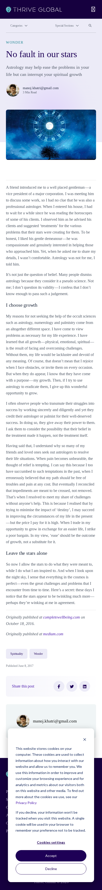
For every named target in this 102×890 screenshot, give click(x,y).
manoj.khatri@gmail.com (41, 88)
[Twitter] (71, 686)
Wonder (15, 42)
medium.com (53, 634)
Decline (51, 869)
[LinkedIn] (84, 686)
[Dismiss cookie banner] (84, 739)
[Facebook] (58, 686)
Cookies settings (51, 842)
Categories (16, 25)
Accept (51, 856)
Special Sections (64, 25)
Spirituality (16, 653)
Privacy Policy (26, 803)
